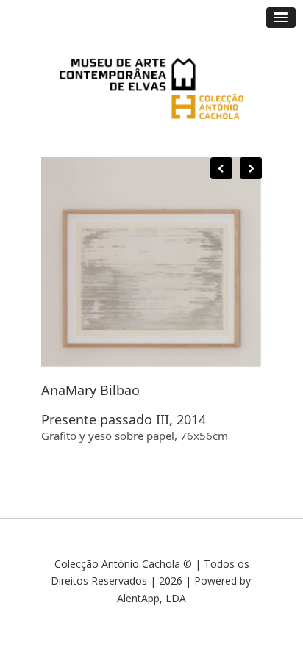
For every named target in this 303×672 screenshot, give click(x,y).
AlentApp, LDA (151, 598)
